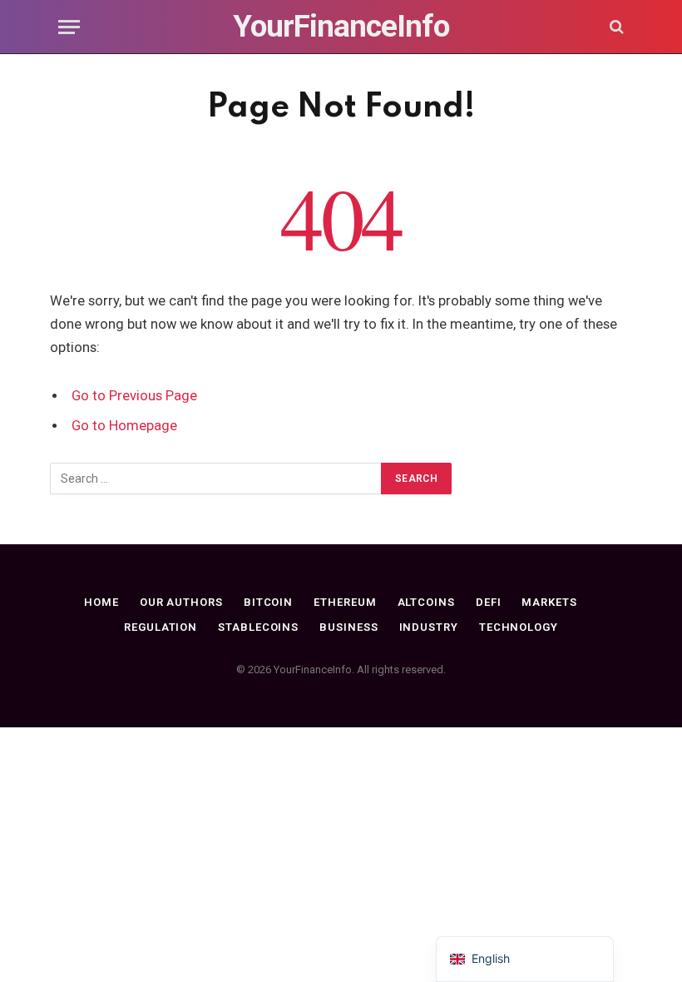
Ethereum (345, 602)
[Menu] (69, 27)
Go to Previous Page (134, 396)
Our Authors (181, 602)
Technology (518, 627)
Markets (548, 602)
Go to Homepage (124, 426)
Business (348, 627)
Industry (428, 627)
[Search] (615, 27)
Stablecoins (258, 627)
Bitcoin (268, 602)
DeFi (489, 602)
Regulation (160, 627)
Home (101, 602)
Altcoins (426, 602)
